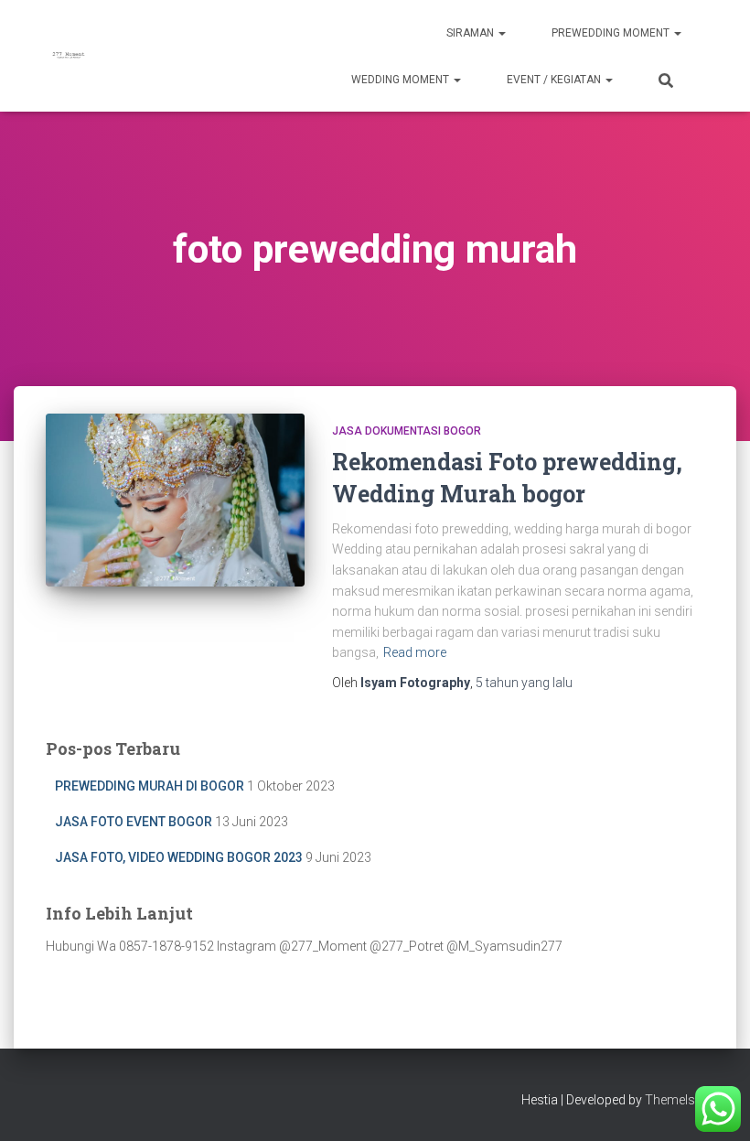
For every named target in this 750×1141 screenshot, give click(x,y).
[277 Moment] (68, 56)
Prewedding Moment (612, 33)
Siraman (471, 33)
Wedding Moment (401, 79)
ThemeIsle (674, 1100)
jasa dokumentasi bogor (406, 431)
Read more (414, 652)
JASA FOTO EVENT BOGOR (133, 821)
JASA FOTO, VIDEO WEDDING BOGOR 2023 (179, 857)
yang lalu (524, 682)
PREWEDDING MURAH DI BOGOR (149, 786)
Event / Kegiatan (555, 79)
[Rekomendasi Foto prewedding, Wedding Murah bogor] (175, 500)
